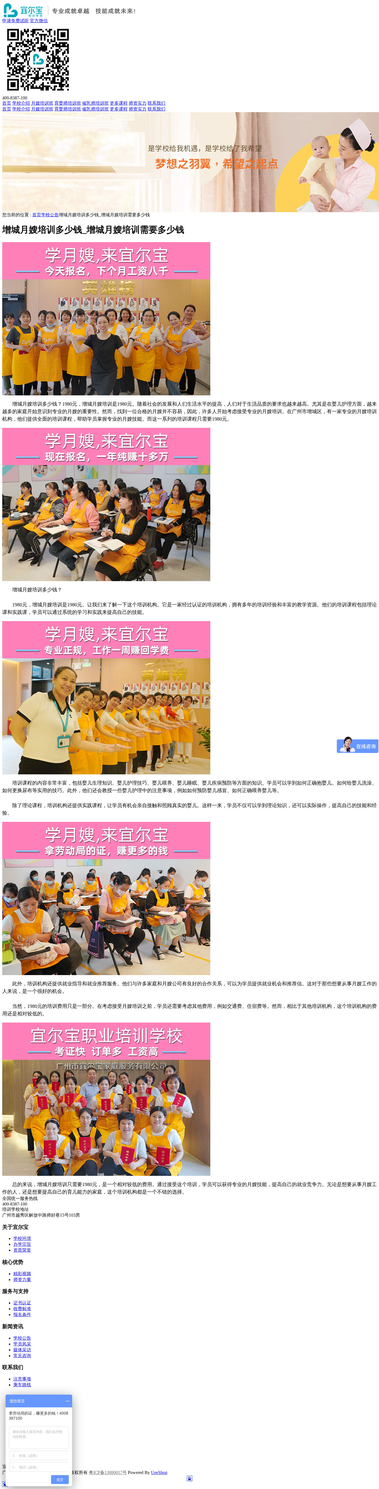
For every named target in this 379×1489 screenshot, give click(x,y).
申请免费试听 (15, 20)
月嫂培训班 (42, 103)
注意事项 (22, 1379)
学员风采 (22, 1344)
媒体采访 (22, 1349)
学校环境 (22, 1238)
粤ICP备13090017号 (108, 1472)
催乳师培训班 (95, 103)
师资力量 (22, 1279)
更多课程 (119, 103)
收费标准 (22, 1308)
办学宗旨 (22, 1244)
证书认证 (22, 1302)
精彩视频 (22, 1273)
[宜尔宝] (71, 16)
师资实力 (137, 103)
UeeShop (159, 1472)
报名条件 (22, 1314)
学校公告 (50, 214)
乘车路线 (22, 1384)
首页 (6, 103)
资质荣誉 (22, 1250)
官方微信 (39, 20)
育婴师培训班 (67, 103)
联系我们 (156, 103)
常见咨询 (22, 1355)
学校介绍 (21, 103)
